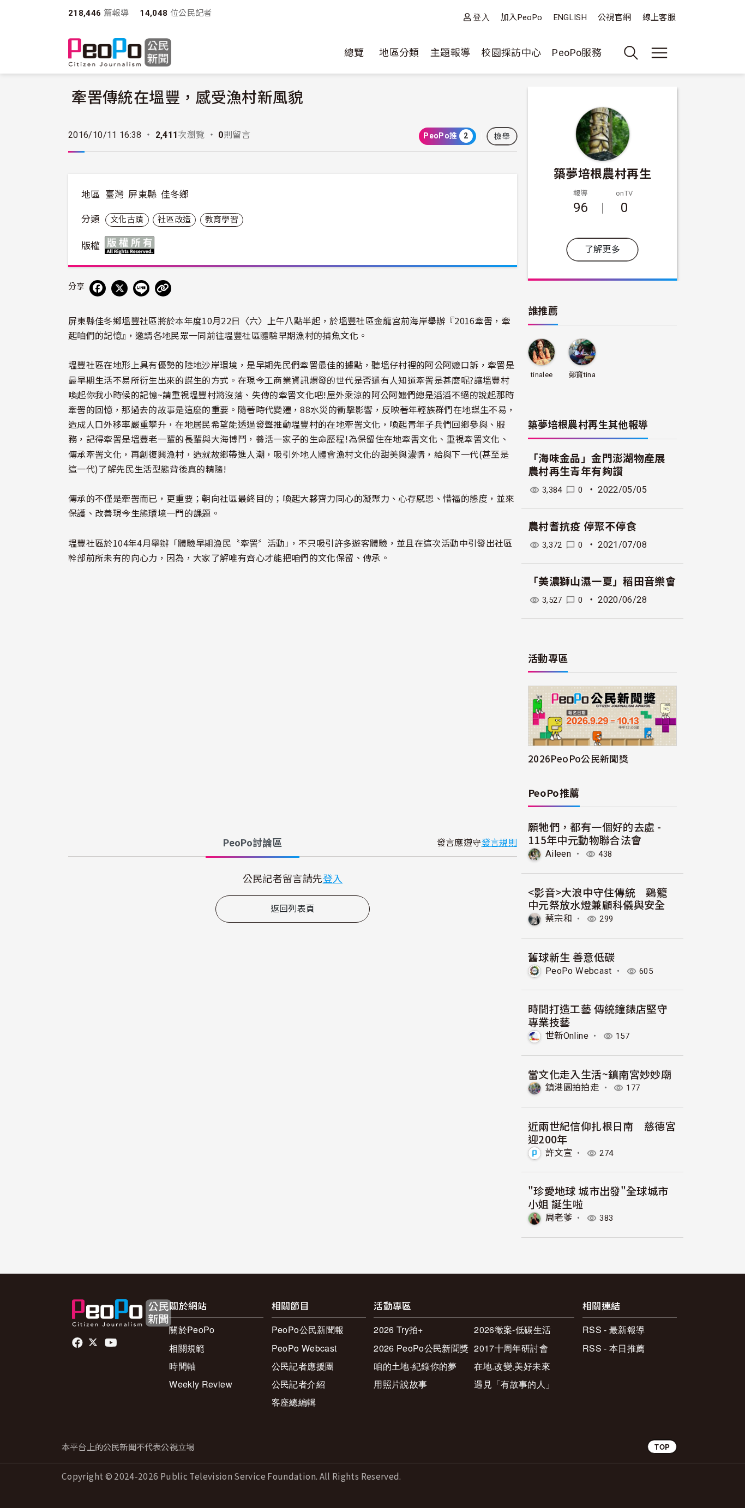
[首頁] (119, 53)
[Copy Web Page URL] (163, 288)
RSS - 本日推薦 (613, 1348)
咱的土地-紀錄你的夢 (415, 1366)
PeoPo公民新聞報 (308, 1329)
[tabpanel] (292, 878)
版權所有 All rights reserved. (132, 245)
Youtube (112, 1342)
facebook (78, 1342)
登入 (481, 17)
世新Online (566, 1036)
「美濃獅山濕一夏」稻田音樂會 (602, 582)
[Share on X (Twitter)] (119, 288)
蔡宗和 (558, 918)
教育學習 (221, 220)
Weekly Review (200, 1384)
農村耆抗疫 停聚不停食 (582, 526)
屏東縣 (142, 194)
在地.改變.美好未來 (512, 1366)
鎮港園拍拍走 (572, 1087)
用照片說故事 (400, 1384)
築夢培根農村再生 (602, 172)
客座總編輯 (294, 1402)
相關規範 (187, 1348)
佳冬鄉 (175, 194)
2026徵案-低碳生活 (512, 1329)
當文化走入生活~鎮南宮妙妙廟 (599, 1074)
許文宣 (558, 1153)
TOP (662, 1447)
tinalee (542, 375)
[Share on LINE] (141, 288)
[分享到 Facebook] (97, 288)
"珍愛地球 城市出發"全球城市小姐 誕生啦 (598, 1197)
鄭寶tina (582, 375)
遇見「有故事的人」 (514, 1384)
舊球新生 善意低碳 (571, 956)
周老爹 (558, 1218)
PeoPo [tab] (252, 843)
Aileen (558, 854)
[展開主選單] (659, 53)
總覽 (354, 52)
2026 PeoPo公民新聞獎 (421, 1348)
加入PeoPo (522, 17)
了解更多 (602, 249)
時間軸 (182, 1366)
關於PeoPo (192, 1329)
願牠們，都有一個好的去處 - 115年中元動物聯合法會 (594, 833)
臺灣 (114, 194)
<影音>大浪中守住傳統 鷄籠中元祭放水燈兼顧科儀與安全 (597, 898)
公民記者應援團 (303, 1366)
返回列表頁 (293, 909)
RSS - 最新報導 (613, 1329)
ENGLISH (570, 17)
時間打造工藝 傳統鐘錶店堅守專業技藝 (598, 1015)
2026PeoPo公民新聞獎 (578, 758)
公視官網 (614, 17)
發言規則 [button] (499, 843)
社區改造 (174, 220)
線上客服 (659, 17)
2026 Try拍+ (398, 1329)
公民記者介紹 (298, 1384)
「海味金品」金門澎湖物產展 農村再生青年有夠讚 (596, 465)
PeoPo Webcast (578, 971)
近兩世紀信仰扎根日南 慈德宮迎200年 (602, 1132)
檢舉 (502, 136)
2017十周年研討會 (511, 1348)
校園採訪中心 (511, 52)
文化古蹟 (126, 220)
